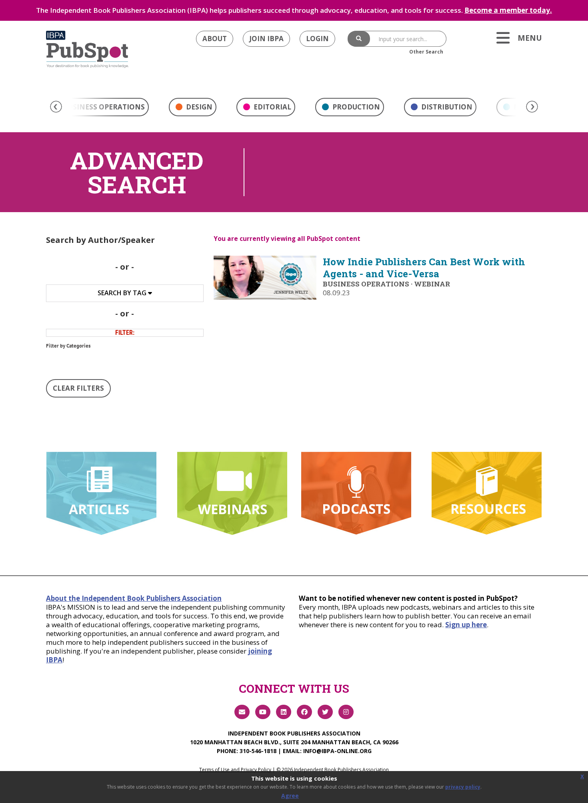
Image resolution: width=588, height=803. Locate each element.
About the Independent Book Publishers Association (134, 598)
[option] (192, 109)
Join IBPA (266, 38)
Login (317, 38)
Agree (290, 795)
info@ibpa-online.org (337, 751)
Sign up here (466, 624)
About (214, 38)
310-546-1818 (258, 751)
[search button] (359, 38)
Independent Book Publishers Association (294, 733)
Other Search (426, 51)
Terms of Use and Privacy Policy (235, 769)
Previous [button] (56, 107)
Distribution (446, 106)
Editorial (271, 106)
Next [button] (532, 107)
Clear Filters (78, 388)
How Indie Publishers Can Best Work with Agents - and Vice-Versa (424, 267)
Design (198, 106)
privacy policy (462, 786)
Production (355, 106)
